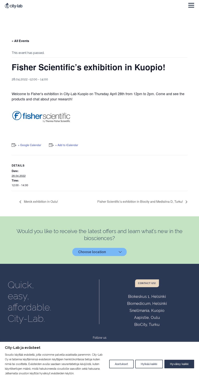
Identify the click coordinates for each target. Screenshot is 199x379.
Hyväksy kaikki (179, 364)
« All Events (20, 41)
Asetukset (121, 364)
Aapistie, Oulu (147, 317)
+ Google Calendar (29, 145)
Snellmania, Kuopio (147, 310)
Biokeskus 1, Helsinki (147, 296)
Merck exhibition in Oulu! (40, 201)
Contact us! (147, 283)
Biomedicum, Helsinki (147, 303)
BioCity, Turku (147, 324)
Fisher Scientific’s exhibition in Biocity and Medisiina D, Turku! (140, 201)
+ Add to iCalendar (66, 145)
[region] (99, 360)
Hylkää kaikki (149, 364)
